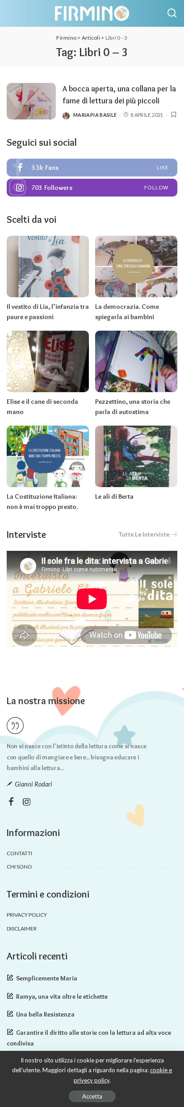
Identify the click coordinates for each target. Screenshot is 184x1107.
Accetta (92, 1096)
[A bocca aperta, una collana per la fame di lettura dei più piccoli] (31, 101)
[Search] (172, 13)
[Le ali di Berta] (136, 456)
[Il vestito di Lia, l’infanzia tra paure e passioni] (48, 266)
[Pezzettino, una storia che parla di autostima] (136, 361)
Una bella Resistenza (45, 1014)
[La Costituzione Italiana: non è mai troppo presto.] (48, 456)
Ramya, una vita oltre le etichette (62, 996)
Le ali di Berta (114, 496)
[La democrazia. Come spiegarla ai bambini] (136, 266)
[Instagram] (92, 188)
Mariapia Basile (95, 115)
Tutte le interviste (144, 534)
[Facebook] (92, 167)
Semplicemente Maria (46, 978)
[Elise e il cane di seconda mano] (48, 361)
